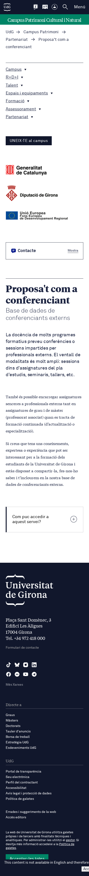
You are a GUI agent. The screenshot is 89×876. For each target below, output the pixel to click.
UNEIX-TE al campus (29, 141)
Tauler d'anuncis (18, 731)
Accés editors (16, 817)
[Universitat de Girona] (29, 591)
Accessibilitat (16, 788)
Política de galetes (20, 799)
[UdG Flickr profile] (17, 674)
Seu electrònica (17, 777)
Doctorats (13, 726)
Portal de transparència (23, 771)
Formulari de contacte (22, 647)
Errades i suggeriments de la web (31, 812)
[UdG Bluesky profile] (17, 665)
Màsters (12, 720)
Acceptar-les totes (27, 859)
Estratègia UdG (17, 742)
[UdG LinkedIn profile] (34, 665)
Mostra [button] (73, 250)
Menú (79, 7)
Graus (10, 715)
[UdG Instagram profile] (25, 665)
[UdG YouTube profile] (25, 674)
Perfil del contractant (22, 782)
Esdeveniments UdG (21, 748)
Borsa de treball (18, 737)
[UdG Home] (7, 7)
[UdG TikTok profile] (8, 665)
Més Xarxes (14, 684)
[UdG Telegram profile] (34, 674)
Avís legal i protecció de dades (29, 793)
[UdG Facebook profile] (8, 674)
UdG (10, 32)
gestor (70, 840)
